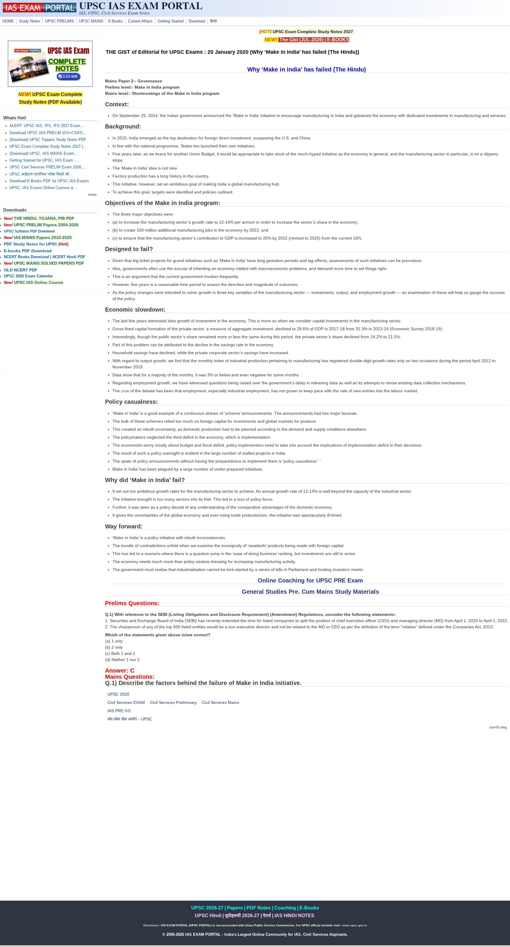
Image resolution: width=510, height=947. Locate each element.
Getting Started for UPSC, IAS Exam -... (44, 160)
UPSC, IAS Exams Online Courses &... (43, 188)
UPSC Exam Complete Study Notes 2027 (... (47, 146)
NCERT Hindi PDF (69, 257)
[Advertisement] (307, 776)
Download (197, 21)
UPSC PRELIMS (59, 21)
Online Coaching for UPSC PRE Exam (310, 580)
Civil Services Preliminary (173, 702)
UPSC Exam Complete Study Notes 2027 (313, 31)
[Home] (39, 11)
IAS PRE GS (118, 710)
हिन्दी (213, 21)
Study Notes (29, 21)
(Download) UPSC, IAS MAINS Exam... (43, 154)
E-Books (115, 21)
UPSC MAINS (91, 21)
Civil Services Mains (220, 702)
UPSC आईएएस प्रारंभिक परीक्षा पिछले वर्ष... (40, 174)
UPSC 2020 (118, 694)
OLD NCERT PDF (20, 270)
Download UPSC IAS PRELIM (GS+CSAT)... (47, 133)
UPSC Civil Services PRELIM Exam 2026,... (47, 167)
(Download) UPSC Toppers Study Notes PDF (47, 140)
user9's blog (498, 727)
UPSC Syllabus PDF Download (29, 231)
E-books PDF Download (28, 250)
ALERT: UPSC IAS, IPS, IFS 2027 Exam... (46, 126)
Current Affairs (140, 21)
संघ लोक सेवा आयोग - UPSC (129, 719)
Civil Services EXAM (126, 702)
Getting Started (171, 21)
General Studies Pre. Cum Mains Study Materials (310, 591)
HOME (8, 21)
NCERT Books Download (26, 257)
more (92, 195)
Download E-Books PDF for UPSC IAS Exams (49, 181)
